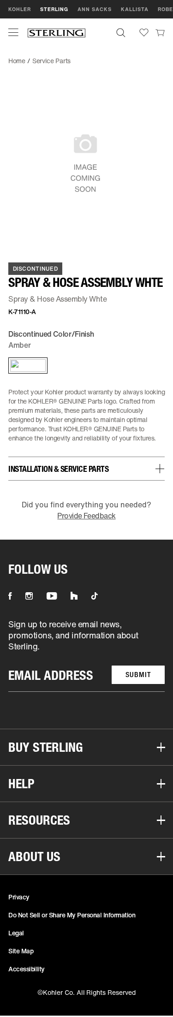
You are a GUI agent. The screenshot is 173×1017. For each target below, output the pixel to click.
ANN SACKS (95, 9)
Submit (138, 674)
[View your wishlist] (144, 32)
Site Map (20, 951)
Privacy (19, 897)
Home (16, 60)
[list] (86, 655)
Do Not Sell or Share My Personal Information (71, 915)
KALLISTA (135, 9)
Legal (16, 933)
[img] (56, 32)
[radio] (26, 365)
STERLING (54, 9)
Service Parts (51, 60)
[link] (160, 32)
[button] (13, 32)
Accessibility (26, 969)
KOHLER (19, 9)
